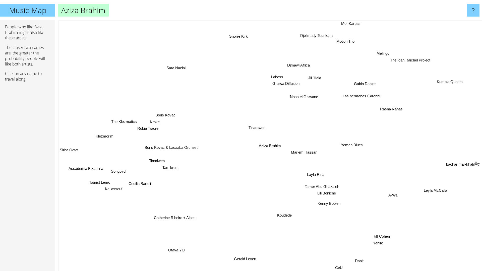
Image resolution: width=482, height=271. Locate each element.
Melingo (385, 54)
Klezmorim (104, 136)
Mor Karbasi (352, 23)
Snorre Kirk (238, 36)
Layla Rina (315, 174)
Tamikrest (170, 167)
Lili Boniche (326, 193)
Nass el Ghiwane (304, 97)
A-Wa (392, 195)
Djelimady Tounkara (316, 34)
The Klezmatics (123, 122)
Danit (355, 262)
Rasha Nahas (391, 109)
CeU (340, 267)
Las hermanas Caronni (362, 96)
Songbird (118, 172)
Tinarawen (257, 127)
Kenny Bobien (329, 203)
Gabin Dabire (365, 83)
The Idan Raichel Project (413, 61)
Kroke (154, 122)
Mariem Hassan (304, 152)
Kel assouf (114, 189)
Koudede (284, 215)
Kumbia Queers (450, 82)
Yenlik (377, 243)
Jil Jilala (314, 78)
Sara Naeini (176, 67)
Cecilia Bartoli (140, 184)
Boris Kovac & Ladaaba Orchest (170, 147)
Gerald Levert (245, 258)
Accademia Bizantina (86, 169)
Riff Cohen (380, 236)
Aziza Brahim (270, 146)
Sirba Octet (69, 151)
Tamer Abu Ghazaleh (322, 186)
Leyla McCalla (437, 189)
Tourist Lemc (99, 182)
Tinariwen (157, 160)
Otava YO (177, 250)
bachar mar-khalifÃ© (463, 165)
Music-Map (27, 10)
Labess (277, 77)
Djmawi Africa (298, 65)
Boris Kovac (165, 115)
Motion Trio (341, 41)
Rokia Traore (147, 128)
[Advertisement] (28, 162)
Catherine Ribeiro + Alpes (173, 217)
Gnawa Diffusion (285, 83)
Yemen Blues (352, 145)
